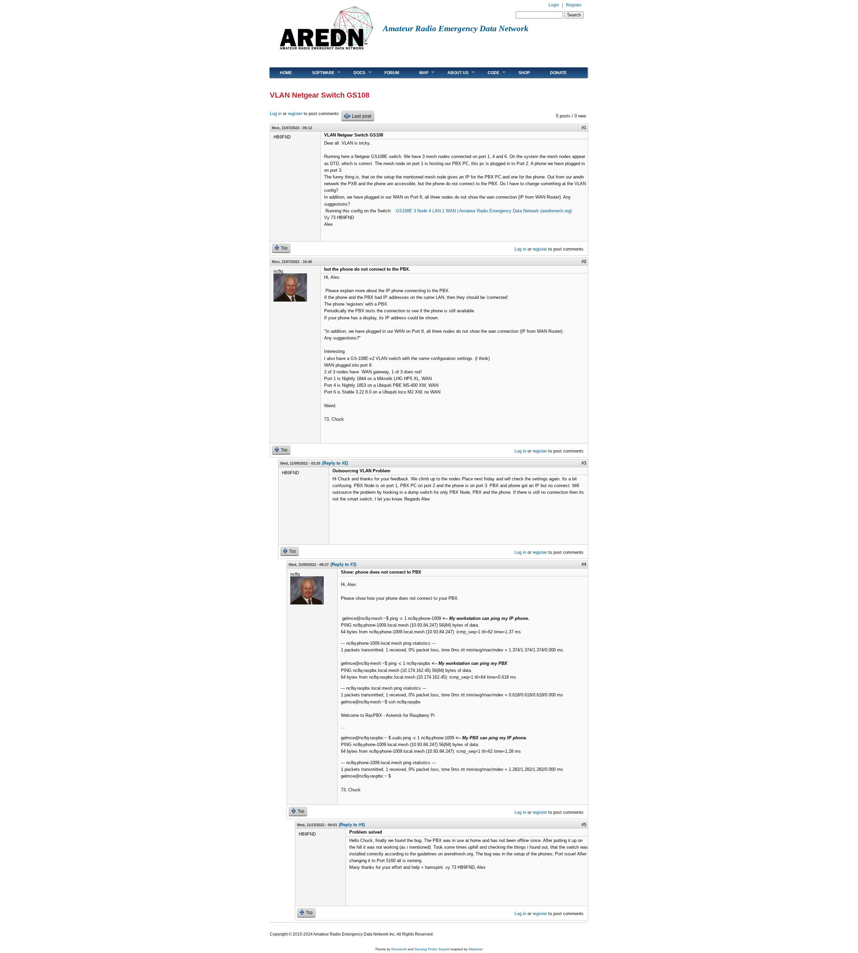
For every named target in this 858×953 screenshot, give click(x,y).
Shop (524, 72)
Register (573, 5)
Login (554, 5)
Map (418, 72)
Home (286, 72)
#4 (583, 564)
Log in (276, 113)
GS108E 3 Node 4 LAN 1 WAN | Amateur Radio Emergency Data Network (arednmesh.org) (484, 210)
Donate (558, 72)
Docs (354, 72)
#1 (583, 127)
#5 (583, 824)
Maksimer (476, 949)
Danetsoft (399, 949)
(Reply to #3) (343, 564)
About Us (453, 72)
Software (318, 72)
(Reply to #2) (335, 463)
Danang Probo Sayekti (432, 949)
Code (488, 72)
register (295, 113)
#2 (583, 261)
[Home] (326, 52)
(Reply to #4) (352, 824)
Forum (391, 72)
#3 (583, 463)
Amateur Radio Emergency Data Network (456, 28)
